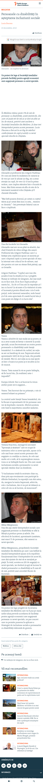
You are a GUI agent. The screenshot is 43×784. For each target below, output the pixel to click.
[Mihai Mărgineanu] (21, 522)
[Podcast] (21, 781)
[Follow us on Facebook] (3, 766)
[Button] (37, 33)
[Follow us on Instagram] (14, 766)
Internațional (22, 675)
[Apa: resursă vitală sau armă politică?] (9, 677)
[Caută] (34, 781)
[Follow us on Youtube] (9, 766)
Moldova (5, 10)
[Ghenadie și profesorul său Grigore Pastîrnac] (21, 170)
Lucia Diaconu (6, 23)
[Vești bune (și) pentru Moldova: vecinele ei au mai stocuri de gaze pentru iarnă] (9, 703)
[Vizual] (9, 781)
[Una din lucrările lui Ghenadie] (21, 242)
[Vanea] (21, 333)
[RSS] (19, 766)
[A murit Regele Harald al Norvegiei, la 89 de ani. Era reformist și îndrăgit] (9, 745)
